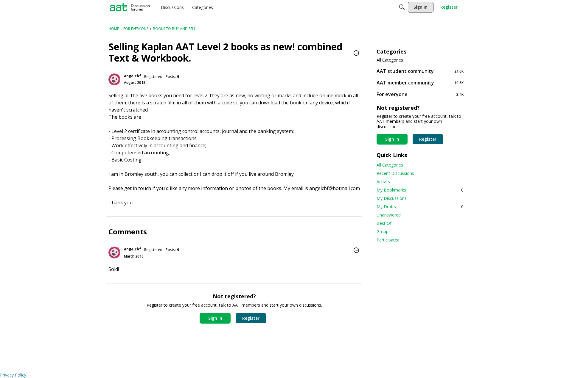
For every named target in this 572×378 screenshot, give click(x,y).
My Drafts (420, 206)
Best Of (384, 223)
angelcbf (132, 76)
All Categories (390, 60)
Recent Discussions (395, 173)
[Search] (402, 7)
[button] (356, 53)
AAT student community (420, 71)
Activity (383, 181)
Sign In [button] (215, 318)
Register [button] (250, 318)
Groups (384, 231)
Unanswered (389, 215)
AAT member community (420, 82)
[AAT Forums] (130, 7)
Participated (388, 240)
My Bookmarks (420, 190)
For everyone (420, 94)
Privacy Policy (13, 375)
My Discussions (392, 198)
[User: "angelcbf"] (114, 79)
